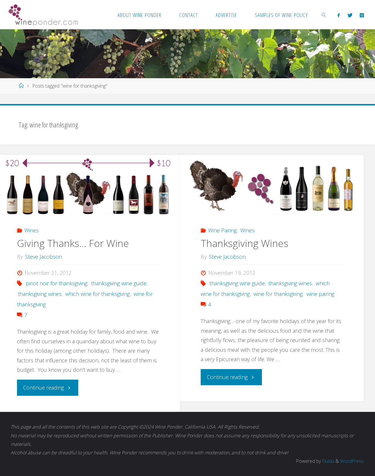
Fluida (327, 461)
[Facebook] (339, 15)
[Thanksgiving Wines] (272, 186)
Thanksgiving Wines (244, 243)
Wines (31, 230)
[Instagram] (361, 15)
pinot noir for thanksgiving (56, 283)
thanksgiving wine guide (118, 283)
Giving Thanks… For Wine (73, 243)
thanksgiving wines (40, 293)
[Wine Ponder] (43, 14)
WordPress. (352, 461)
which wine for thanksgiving (97, 293)
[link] (324, 14)
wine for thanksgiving (278, 293)
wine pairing (320, 293)
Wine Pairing (222, 230)
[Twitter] (350, 15)
